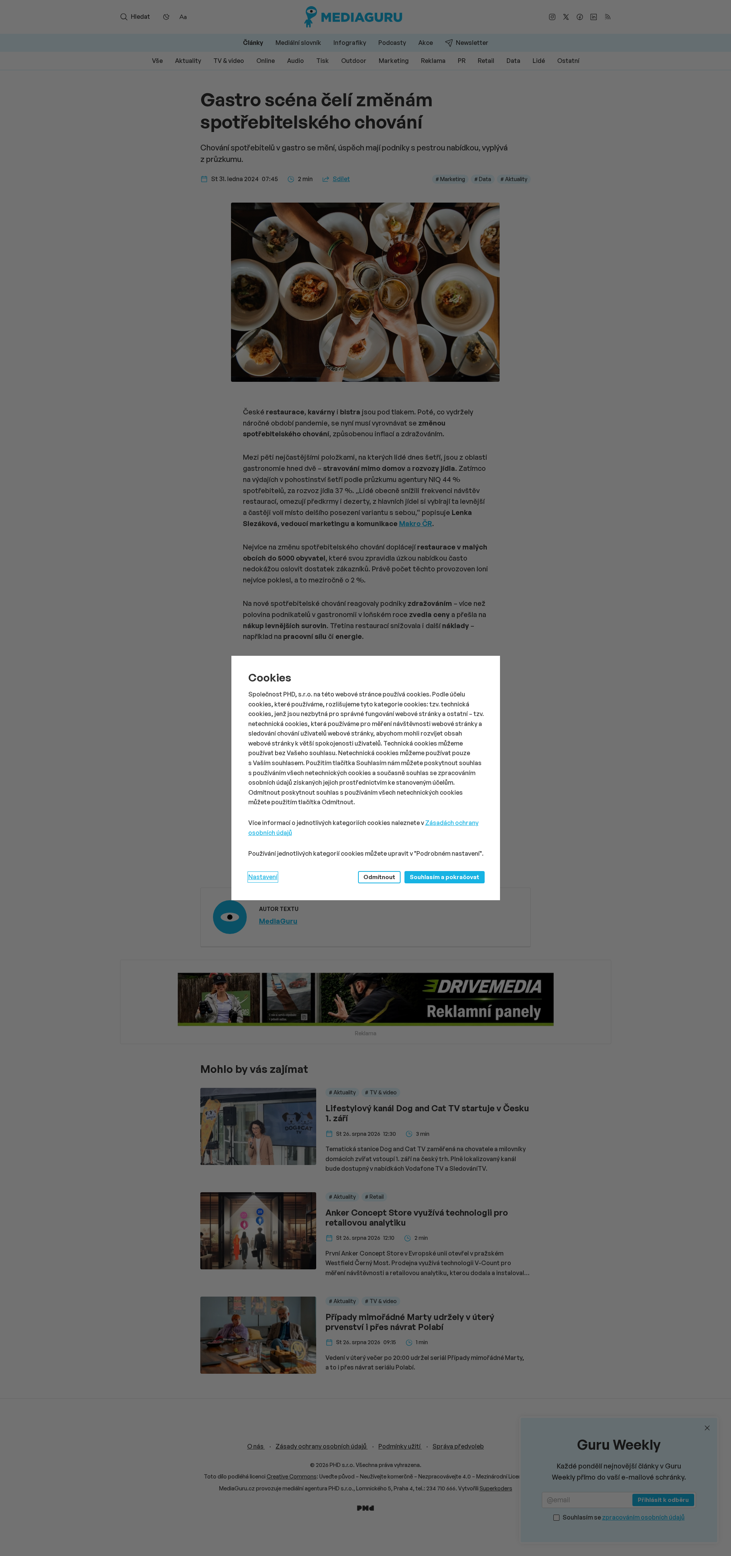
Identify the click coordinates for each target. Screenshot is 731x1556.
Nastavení (262, 877)
